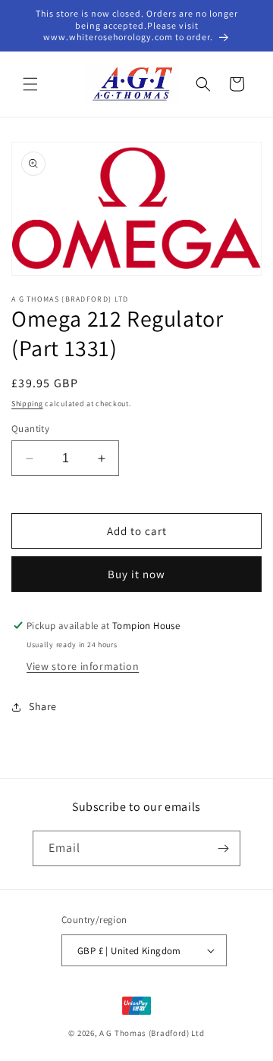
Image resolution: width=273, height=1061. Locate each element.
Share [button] (43, 706)
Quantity (30, 428)
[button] (30, 84)
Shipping (27, 403)
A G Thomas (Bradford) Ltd (152, 1033)
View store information (83, 666)
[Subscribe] (223, 848)
